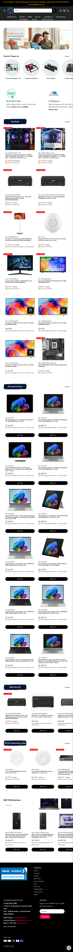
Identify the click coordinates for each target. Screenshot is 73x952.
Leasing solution (38, 892)
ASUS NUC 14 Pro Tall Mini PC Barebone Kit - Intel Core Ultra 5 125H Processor (42, 716)
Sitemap (36, 894)
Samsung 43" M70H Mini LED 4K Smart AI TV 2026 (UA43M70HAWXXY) (19, 323)
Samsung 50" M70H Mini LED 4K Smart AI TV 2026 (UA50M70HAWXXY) (52, 323)
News (35, 884)
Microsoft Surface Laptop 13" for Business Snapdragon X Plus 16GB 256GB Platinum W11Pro (52, 420)
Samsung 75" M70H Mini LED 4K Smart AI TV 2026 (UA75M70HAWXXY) (19, 365)
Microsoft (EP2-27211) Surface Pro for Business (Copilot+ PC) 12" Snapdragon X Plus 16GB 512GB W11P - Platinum (18, 469)
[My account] (61, 11)
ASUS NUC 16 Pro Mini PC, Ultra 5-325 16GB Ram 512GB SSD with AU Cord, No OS (51, 197)
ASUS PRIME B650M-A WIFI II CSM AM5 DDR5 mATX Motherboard (52, 365)
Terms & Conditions (39, 881)
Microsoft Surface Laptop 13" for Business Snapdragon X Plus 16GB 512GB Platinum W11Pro (52, 468)
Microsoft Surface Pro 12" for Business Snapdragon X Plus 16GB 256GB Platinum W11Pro (19, 420)
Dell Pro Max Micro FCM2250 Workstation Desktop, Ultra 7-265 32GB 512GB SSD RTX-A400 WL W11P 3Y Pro (43, 836)
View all (67, 56)
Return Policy (37, 879)
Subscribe (45, 917)
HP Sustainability (38, 889)
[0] (68, 11)
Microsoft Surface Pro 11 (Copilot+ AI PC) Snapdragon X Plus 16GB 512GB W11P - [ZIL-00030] (52, 564)
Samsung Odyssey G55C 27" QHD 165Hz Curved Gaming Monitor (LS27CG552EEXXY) (18, 281)
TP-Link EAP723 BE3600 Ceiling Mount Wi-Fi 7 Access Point (15, 772)
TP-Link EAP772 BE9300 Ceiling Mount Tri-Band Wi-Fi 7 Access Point (42, 772)
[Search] (54, 11)
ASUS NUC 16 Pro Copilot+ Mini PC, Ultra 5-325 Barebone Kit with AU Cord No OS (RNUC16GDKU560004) (18, 198)
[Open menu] (4, 10)
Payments (36, 876)
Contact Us (37, 873)
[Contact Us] (64, 10)
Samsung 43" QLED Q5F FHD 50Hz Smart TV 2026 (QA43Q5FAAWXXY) (52, 281)
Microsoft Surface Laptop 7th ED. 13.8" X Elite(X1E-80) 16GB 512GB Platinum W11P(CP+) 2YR (52, 612)
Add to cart (20, 435)
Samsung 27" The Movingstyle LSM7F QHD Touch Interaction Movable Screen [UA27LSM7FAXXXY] (18, 239)
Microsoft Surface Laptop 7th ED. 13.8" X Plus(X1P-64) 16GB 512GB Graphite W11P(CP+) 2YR (19, 612)
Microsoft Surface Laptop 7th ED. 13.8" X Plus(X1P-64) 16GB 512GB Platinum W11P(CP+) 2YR (19, 564)
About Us (36, 871)
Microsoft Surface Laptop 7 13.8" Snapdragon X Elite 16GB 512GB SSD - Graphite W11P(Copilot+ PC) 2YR (19, 660)
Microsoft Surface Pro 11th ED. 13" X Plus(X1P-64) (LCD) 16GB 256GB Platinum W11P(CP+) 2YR (53, 516)
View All (8, 805)
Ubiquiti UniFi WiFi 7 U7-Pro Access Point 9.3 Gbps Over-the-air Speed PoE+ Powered (52, 239)
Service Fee (37, 886)
